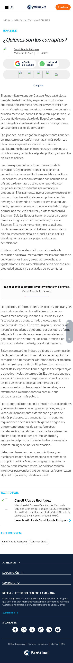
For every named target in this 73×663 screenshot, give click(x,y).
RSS (63, 644)
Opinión (19, 20)
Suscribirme (9, 612)
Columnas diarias (39, 541)
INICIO (6, 20)
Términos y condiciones (38, 644)
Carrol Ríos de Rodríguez (14, 541)
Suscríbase (63, 7)
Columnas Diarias (39, 20)
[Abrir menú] (7, 7)
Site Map (54, 644)
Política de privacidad (16, 644)
